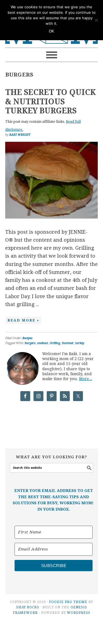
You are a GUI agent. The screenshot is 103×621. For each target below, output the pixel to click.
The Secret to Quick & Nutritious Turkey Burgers (50, 101)
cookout (42, 343)
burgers (30, 343)
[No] (96, 20)
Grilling (55, 343)
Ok (51, 31)
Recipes (27, 338)
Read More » (23, 320)
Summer (68, 343)
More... (85, 379)
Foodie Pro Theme (68, 602)
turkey (79, 343)
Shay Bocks (27, 607)
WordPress (78, 613)
